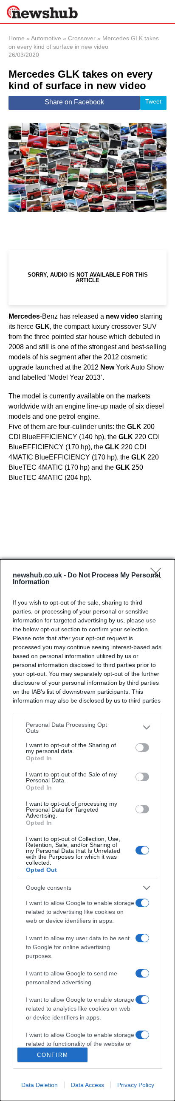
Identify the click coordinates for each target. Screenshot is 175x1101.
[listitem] (87, 728)
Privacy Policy (135, 1084)
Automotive (46, 38)
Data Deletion (39, 1084)
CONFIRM (52, 1055)
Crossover (82, 38)
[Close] (158, 576)
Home (16, 38)
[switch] (142, 747)
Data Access (87, 1084)
